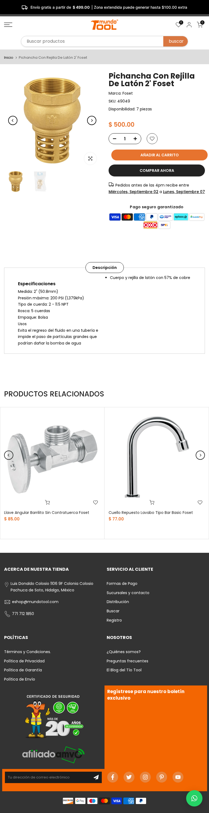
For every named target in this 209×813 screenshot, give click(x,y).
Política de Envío (19, 679)
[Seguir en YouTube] (178, 777)
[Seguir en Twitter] (129, 777)
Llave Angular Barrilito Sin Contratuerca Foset (46, 512)
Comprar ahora (157, 170)
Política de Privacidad (24, 661)
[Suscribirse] (96, 777)
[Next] (91, 120)
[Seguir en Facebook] (112, 777)
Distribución (118, 601)
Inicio (8, 57)
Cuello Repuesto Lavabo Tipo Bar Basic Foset (151, 512)
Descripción (105, 267)
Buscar (113, 611)
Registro (114, 620)
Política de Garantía (23, 670)
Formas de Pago (122, 583)
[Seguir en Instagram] (145, 777)
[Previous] (12, 120)
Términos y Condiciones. (27, 651)
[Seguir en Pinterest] (161, 777)
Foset (127, 93)
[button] (194, 798)
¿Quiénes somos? (124, 651)
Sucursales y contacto (128, 592)
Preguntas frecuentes (127, 661)
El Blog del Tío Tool (124, 670)
